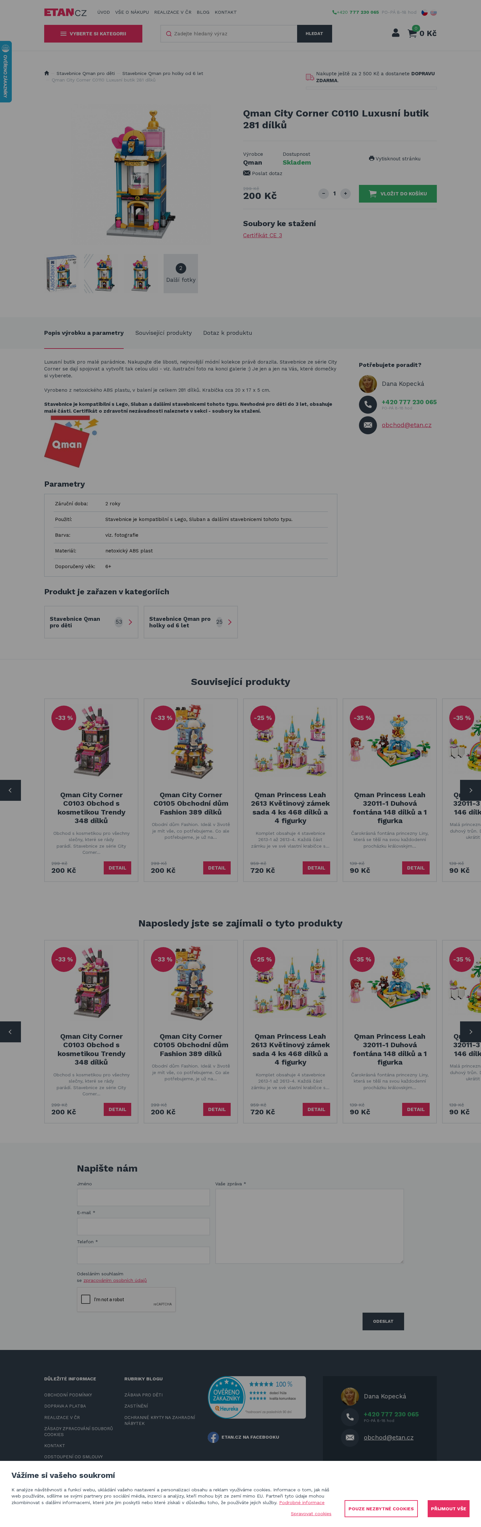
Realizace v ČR (172, 12)
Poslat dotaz (266, 173)
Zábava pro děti (143, 1394)
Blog (203, 12)
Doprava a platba (65, 1406)
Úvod (104, 12)
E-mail (86, 1212)
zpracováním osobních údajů (115, 1280)
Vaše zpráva (230, 1183)
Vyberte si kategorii (98, 34)
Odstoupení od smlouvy (73, 1456)
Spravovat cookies (311, 1513)
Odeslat (383, 1321)
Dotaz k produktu (227, 332)
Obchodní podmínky (68, 1394)
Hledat (314, 33)
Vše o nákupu (132, 12)
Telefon (87, 1241)
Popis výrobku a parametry (84, 332)
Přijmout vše (448, 1508)
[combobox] (229, 34)
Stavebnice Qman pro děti (86, 73)
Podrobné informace (302, 1502)
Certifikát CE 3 (262, 235)
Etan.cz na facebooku (250, 1437)
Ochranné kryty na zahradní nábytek (159, 1420)
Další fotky (181, 274)
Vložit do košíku (404, 194)
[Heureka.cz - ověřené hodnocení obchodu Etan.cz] (257, 1396)
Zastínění (136, 1406)
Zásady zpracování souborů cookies (78, 1431)
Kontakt (226, 12)
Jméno (84, 1183)
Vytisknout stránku (397, 159)
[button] (424, 12)
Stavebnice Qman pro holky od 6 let (162, 73)
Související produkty (163, 332)
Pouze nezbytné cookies (381, 1508)
